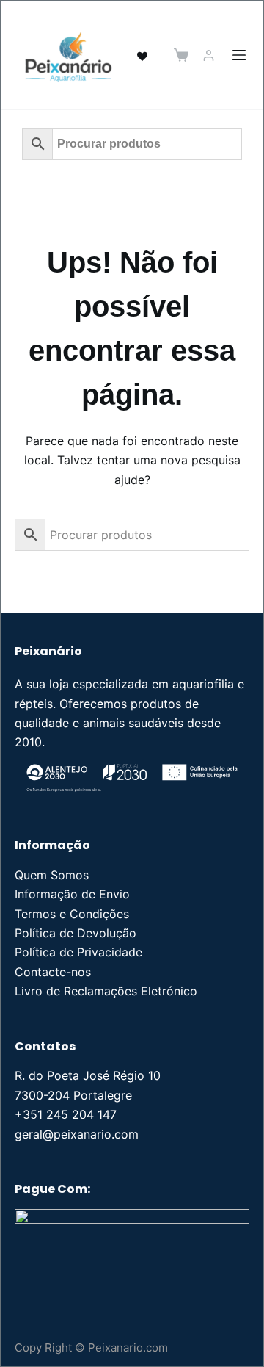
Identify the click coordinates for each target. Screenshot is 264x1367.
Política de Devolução (75, 933)
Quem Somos (52, 875)
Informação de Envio (72, 894)
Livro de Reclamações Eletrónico (106, 991)
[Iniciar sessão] (208, 55)
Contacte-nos (53, 971)
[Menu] (239, 55)
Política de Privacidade (78, 952)
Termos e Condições (72, 913)
